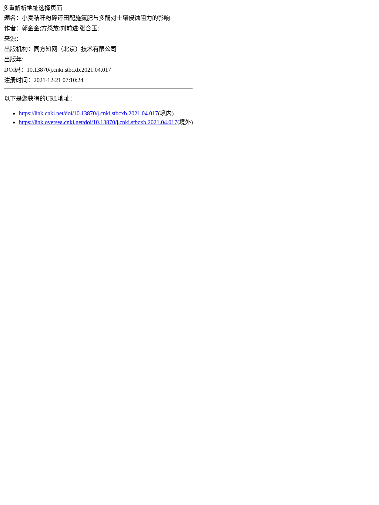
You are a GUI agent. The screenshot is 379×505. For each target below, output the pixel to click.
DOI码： (15, 70)
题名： (13, 18)
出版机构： (19, 49)
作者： (13, 28)
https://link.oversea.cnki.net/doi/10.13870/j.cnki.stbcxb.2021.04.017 (98, 122)
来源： (13, 38)
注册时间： (19, 80)
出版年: (13, 59)
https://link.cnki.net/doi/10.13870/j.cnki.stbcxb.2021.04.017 (88, 113)
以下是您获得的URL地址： (40, 98)
